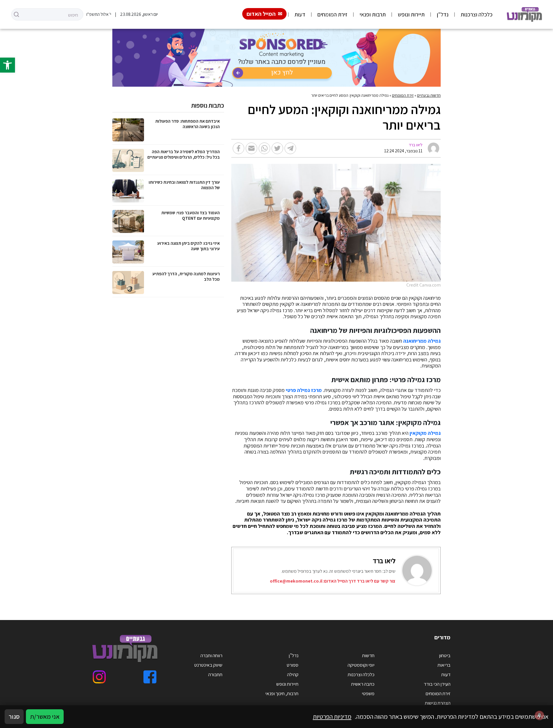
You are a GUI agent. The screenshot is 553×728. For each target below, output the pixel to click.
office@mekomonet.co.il (296, 581)
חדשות (368, 655)
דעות (299, 14)
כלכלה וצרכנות (477, 14)
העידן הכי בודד (437, 684)
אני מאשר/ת (45, 716)
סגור (14, 716)
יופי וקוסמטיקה (361, 665)
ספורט (292, 665)
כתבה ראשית (362, 684)
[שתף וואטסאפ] (264, 148)
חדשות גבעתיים (429, 95)
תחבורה (215, 674)
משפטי (368, 693)
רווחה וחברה (211, 655)
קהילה (292, 674)
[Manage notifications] (539, 715)
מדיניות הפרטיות (332, 716)
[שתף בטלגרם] (290, 148)
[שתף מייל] (251, 148)
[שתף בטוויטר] (277, 148)
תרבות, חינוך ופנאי (281, 693)
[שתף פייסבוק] (238, 148)
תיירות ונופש (411, 14)
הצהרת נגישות (437, 703)
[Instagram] (99, 677)
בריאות (444, 665)
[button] (7, 65)
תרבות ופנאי (372, 14)
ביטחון (444, 655)
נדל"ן (442, 14)
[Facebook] (150, 677)
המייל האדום (261, 14)
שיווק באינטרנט (208, 665)
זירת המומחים (332, 14)
